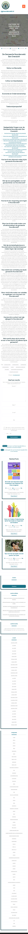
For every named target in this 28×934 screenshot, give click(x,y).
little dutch (14, 827)
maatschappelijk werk (14, 830)
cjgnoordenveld (7, 628)
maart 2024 (14, 722)
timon (14, 904)
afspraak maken (7, 364)
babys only (14, 764)
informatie (7, 369)
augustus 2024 (14, 708)
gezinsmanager (14, 789)
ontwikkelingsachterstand (14, 857)
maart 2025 (14, 689)
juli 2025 (14, 678)
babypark (14, 762)
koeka (14, 822)
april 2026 (14, 653)
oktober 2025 (14, 670)
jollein (14, 811)
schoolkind (14, 893)
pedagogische (14, 871)
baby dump (14, 756)
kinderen (14, 816)
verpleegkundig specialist (14, 917)
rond (14, 887)
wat (14, 923)
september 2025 (14, 672)
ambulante (14, 751)
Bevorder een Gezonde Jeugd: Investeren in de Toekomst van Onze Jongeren (14, 483)
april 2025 (14, 686)
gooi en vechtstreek (14, 794)
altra (14, 748)
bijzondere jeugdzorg (14, 767)
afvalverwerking (5, 367)
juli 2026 (14, 645)
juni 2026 (14, 648)
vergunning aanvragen (14, 371)
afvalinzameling (15, 364)
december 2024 (14, 697)
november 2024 (14, 700)
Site (14, 420)
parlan (14, 868)
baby (14, 753)
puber (14, 885)
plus (14, 879)
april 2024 (14, 719)
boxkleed (14, 772)
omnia (14, 855)
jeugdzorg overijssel (14, 808)
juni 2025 (14, 681)
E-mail (14, 412)
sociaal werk (14, 896)
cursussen (14, 778)
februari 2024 (14, 724)
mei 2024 (14, 716)
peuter (14, 874)
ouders (14, 863)
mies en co (14, 849)
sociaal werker (14, 898)
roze (14, 890)
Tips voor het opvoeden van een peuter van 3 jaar (14, 554)
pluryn (14, 876)
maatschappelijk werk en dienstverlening (14, 833)
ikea (14, 803)
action (14, 745)
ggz (14, 792)
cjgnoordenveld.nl (7, 11)
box (14, 770)
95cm (14, 742)
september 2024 (14, 705)
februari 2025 (14, 691)
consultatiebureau (14, 775)
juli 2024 (14, 711)
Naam (14, 405)
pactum (14, 865)
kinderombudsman (14, 819)
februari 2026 (14, 659)
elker (14, 783)
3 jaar (14, 737)
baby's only (14, 759)
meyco (14, 844)
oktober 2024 (14, 702)
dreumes (14, 781)
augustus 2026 (14, 642)
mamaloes (14, 838)
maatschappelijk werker (14, 835)
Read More (14, 496)
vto (14, 920)
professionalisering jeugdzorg (14, 882)
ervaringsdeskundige (14, 786)
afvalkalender (23, 364)
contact (12, 367)
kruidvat (14, 824)
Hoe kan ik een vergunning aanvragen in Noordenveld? (15, 139)
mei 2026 (14, 650)
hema (14, 800)
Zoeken (14, 577)
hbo (14, 797)
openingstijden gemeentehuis (17, 369)
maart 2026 (14, 656)
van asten (14, 915)
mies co (14, 846)
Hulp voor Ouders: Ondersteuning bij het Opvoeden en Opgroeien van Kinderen (14, 520)
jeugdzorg (14, 805)
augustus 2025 (14, 675)
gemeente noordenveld (20, 367)
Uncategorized (16, 375)
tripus (14, 909)
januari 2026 (14, 661)
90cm (14, 740)
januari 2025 (14, 694)
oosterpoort (14, 860)
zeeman (14, 926)
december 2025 (14, 664)
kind (14, 814)
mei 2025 (14, 683)
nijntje (14, 852)
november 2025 (14, 667)
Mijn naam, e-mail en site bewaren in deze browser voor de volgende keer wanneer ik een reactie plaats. (14, 429)
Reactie (14, 386)
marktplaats (14, 841)
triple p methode (14, 906)
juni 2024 (14, 713)
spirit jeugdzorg (14, 901)
